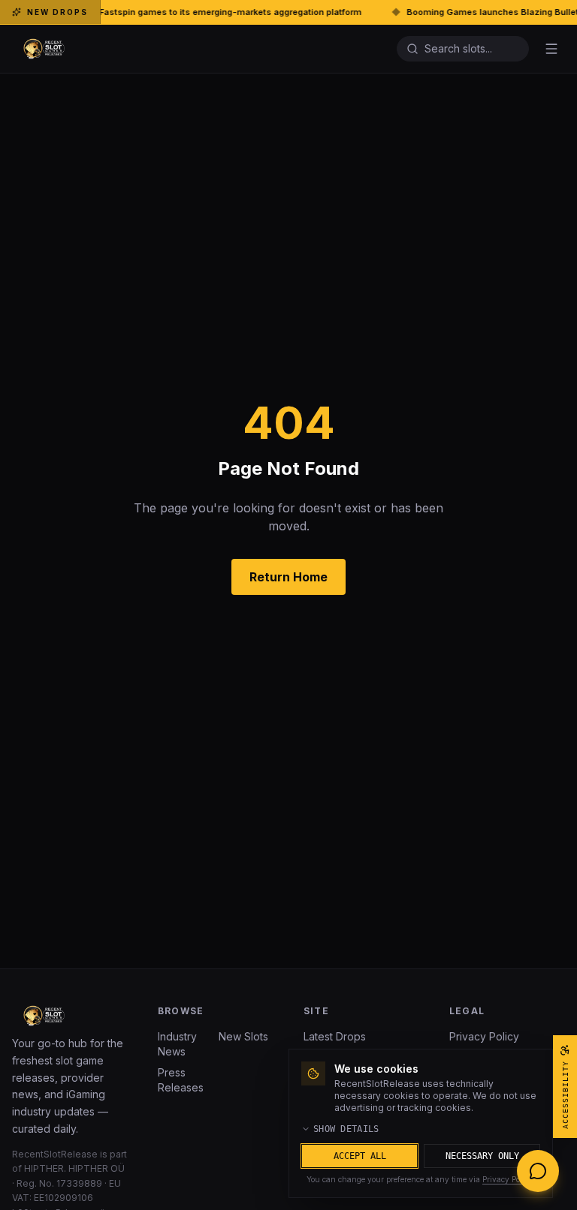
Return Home (288, 576)
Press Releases (181, 1080)
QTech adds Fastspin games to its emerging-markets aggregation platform (166, 12)
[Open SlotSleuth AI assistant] (538, 1171)
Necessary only (482, 1156)
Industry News (177, 1044)
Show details (346, 1129)
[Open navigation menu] (551, 48)
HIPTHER (44, 1168)
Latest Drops (335, 1036)
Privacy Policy (484, 1036)
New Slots (243, 1036)
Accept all (360, 1156)
